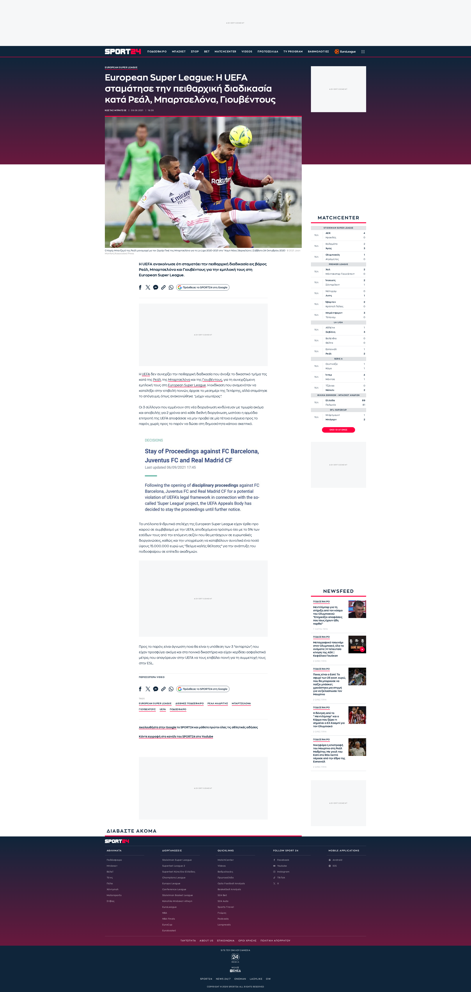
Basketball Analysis (229, 889)
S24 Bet (222, 895)
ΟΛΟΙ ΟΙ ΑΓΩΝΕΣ (339, 430)
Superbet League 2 (173, 866)
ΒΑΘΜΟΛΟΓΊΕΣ (318, 51)
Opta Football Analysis (231, 883)
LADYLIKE (256, 979)
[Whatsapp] (171, 287)
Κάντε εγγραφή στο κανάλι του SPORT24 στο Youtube (176, 736)
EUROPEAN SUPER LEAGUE (155, 703)
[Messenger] (155, 287)
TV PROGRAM (293, 51)
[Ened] (235, 970)
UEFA (146, 374)
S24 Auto (223, 901)
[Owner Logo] (235, 957)
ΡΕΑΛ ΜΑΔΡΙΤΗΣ (218, 703)
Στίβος (111, 901)
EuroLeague (169, 907)
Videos (222, 866)
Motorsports (114, 895)
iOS (335, 866)
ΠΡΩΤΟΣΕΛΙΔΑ (268, 51)
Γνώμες (222, 913)
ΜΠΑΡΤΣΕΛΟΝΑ (241, 703)
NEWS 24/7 (223, 979)
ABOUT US (206, 941)
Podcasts (223, 919)
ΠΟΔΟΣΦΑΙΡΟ (321, 602)
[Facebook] (140, 287)
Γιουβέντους (212, 379)
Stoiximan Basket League (177, 895)
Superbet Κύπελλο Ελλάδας (178, 872)
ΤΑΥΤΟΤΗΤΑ (188, 941)
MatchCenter (226, 860)
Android (337, 860)
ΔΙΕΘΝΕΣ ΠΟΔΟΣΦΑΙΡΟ (190, 703)
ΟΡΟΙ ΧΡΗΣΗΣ (247, 941)
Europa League (171, 883)
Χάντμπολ (112, 889)
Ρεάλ (157, 379)
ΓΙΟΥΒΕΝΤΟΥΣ (147, 709)
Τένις (110, 878)
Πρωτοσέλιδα (226, 878)
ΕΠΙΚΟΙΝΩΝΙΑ (226, 941)
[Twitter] (147, 287)
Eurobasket (169, 930)
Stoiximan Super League (177, 860)
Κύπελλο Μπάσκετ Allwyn (177, 901)
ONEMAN (240, 979)
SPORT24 (206, 979)
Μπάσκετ (179, 51)
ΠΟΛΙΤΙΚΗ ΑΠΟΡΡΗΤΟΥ (276, 941)
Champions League (174, 878)
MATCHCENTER (225, 51)
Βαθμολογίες (225, 872)
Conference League (174, 889)
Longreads (224, 925)
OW (268, 979)
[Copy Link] (163, 287)
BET (207, 51)
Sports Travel (226, 907)
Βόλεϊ (110, 872)
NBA (164, 913)
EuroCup (167, 925)
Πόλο (110, 883)
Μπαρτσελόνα (179, 379)
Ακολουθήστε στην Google (158, 727)
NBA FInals (168, 919)
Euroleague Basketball (344, 51)
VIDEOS (247, 51)
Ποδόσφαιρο (157, 51)
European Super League (187, 385)
